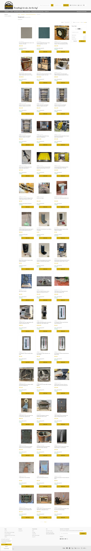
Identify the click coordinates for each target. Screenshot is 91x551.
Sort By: (62, 22)
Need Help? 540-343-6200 (81, 11)
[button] (73, 541)
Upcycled (34, 533)
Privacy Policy (4, 542)
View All (33, 536)
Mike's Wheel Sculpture (22, 291)
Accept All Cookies (6, 548)
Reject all (6, 546)
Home (12, 11)
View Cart (75, 41)
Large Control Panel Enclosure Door (42, 477)
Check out (82, 41)
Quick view (26, 95)
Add (84, 32)
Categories (6, 11)
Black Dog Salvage (35, 535)
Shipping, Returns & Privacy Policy (37, 11)
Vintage (33, 532)
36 (78, 22)
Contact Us (47, 11)
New (33, 530)
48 (80, 22)
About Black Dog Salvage (18, 11)
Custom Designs (27, 11)
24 (77, 22)
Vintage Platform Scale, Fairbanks (24, 477)
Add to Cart (66, 5)
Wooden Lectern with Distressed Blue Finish (61, 198)
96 (81, 22)
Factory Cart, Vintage (40, 198)
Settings (6, 544)
